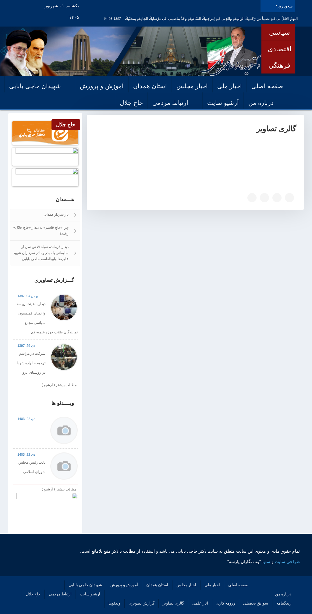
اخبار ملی (229, 86)
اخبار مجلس (192, 86)
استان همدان (150, 86)
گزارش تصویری (141, 603)
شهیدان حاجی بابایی (35, 86)
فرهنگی (279, 65)
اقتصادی (279, 49)
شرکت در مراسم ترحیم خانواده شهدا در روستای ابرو (31, 363)
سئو (266, 561)
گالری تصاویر (173, 603)
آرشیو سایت (223, 102)
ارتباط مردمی (170, 102)
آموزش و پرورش (102, 86)
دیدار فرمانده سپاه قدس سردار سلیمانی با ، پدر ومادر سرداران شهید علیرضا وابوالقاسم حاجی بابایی (41, 252)
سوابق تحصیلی (255, 603)
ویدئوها (114, 603)
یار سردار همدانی (56, 214)
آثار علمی (200, 603)
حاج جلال (131, 102)
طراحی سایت (287, 561)
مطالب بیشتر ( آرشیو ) (59, 385)
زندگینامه (283, 603)
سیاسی (279, 32)
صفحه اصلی (267, 86)
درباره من (261, 102)
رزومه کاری (225, 603)
